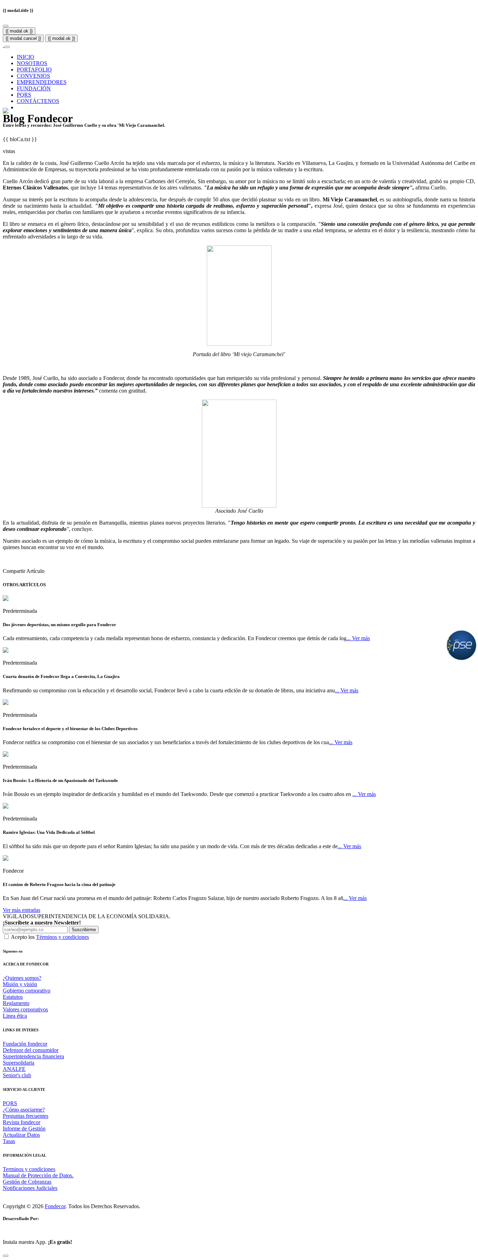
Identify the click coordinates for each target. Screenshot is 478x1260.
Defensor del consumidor (30, 1050)
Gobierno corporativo (26, 991)
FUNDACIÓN (34, 88)
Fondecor (55, 1206)
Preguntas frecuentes (25, 1116)
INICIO (25, 57)
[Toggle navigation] (7, 47)
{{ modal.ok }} (19, 31)
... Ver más (358, 638)
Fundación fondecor (25, 1044)
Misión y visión (20, 984)
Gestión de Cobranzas (27, 1182)
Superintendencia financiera (33, 1056)
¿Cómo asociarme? (24, 1110)
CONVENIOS (33, 76)
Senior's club (17, 1075)
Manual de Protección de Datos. (38, 1175)
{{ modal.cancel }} (23, 38)
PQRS (24, 95)
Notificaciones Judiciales (30, 1188)
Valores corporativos (25, 1009)
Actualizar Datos (21, 1135)
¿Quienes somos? (22, 978)
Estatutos (13, 997)
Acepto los (50, 937)
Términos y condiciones (62, 937)
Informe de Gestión (24, 1128)
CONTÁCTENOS (38, 101)
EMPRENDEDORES (41, 82)
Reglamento (16, 1003)
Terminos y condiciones (29, 1169)
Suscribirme (84, 929)
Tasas (9, 1141)
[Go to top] (5, 1256)
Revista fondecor (21, 1122)
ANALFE (14, 1069)
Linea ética (15, 1016)
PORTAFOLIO (34, 69)
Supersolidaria (18, 1063)
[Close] (5, 26)
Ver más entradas (21, 910)
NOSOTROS (32, 63)
